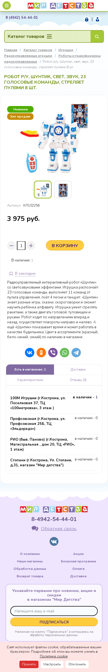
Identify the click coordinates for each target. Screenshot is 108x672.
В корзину (65, 246)
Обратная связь (59, 529)
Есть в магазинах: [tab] (30, 369)
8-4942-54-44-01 (54, 519)
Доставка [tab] (78, 369)
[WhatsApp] (63, 352)
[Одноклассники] (40, 352)
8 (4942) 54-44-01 (22, 18)
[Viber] (51, 352)
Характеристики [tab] (30, 380)
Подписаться (54, 622)
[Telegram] (74, 352)
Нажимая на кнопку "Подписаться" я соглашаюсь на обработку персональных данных (54, 633)
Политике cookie (54, 656)
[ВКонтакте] (28, 352)
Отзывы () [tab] (78, 380)
